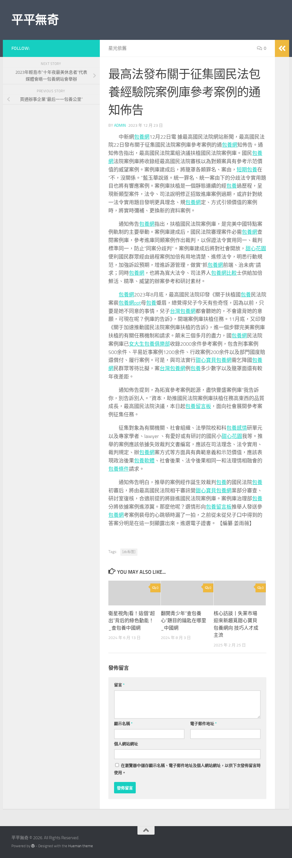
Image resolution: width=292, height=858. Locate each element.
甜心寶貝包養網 (214, 360)
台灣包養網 (183, 311)
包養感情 (236, 428)
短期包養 (247, 170)
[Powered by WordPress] (33, 846)
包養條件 (118, 469)
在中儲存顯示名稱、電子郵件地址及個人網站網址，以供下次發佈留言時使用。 (187, 769)
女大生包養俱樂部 (149, 344)
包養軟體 (144, 461)
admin (120, 125)
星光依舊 (117, 48)
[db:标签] (128, 552)
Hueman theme (80, 846)
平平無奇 (35, 20)
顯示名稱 (123, 723)
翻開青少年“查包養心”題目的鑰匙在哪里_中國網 (183, 621)
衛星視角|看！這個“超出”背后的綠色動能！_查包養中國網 (131, 621)
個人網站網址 (126, 744)
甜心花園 (256, 248)
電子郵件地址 (203, 723)
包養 (231, 186)
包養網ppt (130, 303)
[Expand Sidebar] (282, 48)
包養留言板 (198, 406)
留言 (119, 685)
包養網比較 (224, 273)
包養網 (141, 137)
